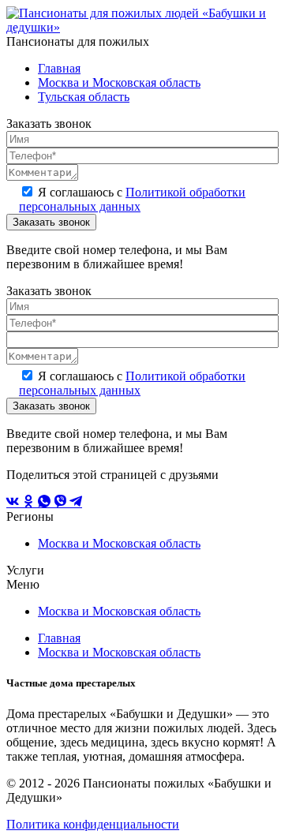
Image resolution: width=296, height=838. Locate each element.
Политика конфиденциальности (92, 824)
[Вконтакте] (14, 502)
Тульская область (83, 96)
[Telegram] (75, 502)
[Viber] (61, 502)
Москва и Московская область (119, 82)
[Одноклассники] (30, 502)
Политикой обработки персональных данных (132, 199)
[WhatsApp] (46, 502)
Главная (59, 68)
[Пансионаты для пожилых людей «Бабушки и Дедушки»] (148, 27)
